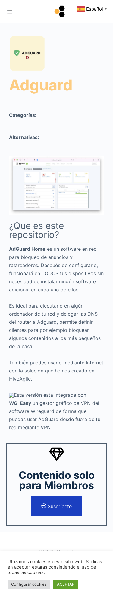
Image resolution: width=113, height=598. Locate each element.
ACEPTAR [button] (65, 584)
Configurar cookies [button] (29, 584)
